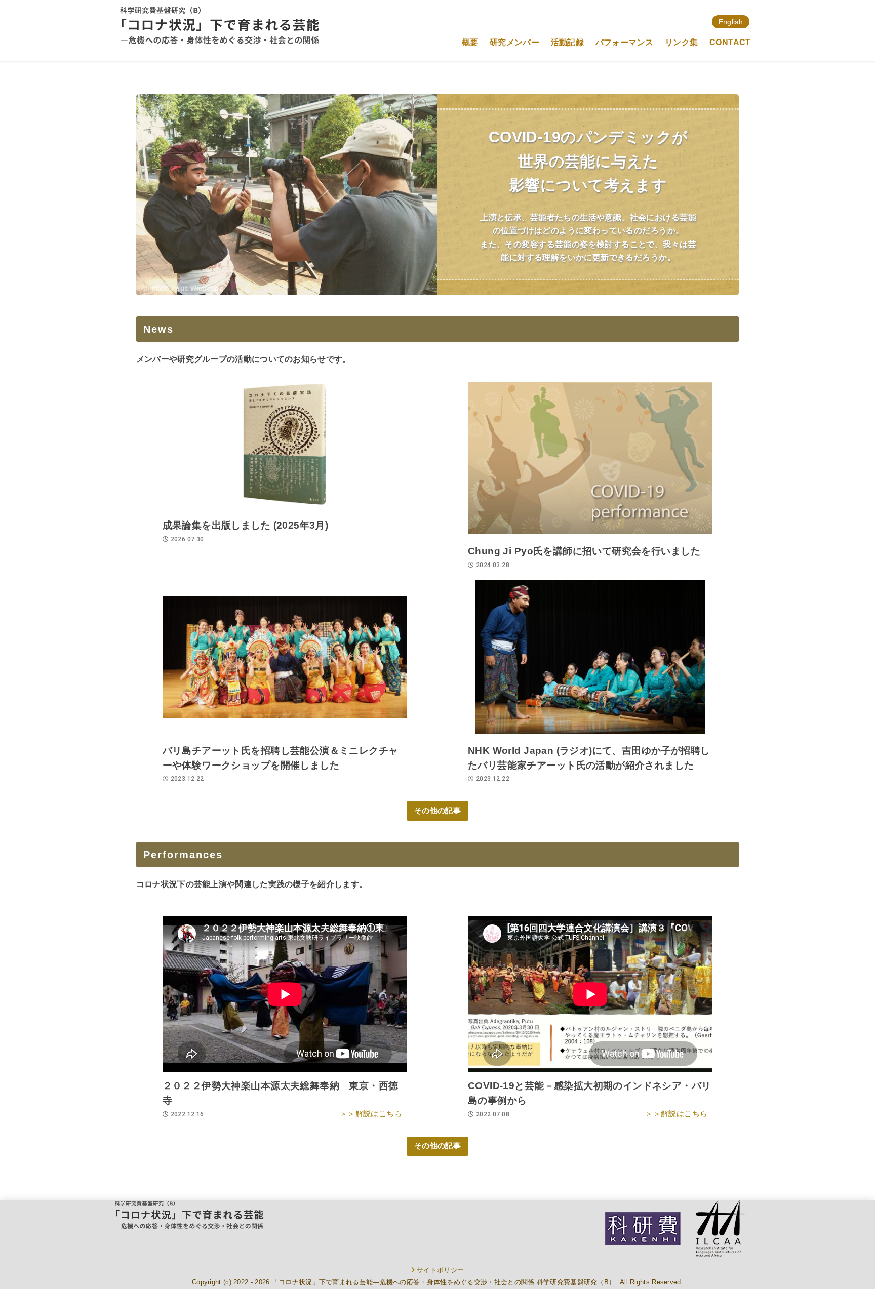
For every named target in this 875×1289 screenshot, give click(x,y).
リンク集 (681, 42)
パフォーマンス (624, 42)
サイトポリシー (440, 1270)
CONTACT (730, 42)
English (731, 22)
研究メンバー (514, 42)
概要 (470, 42)
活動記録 (567, 42)
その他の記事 (437, 811)
